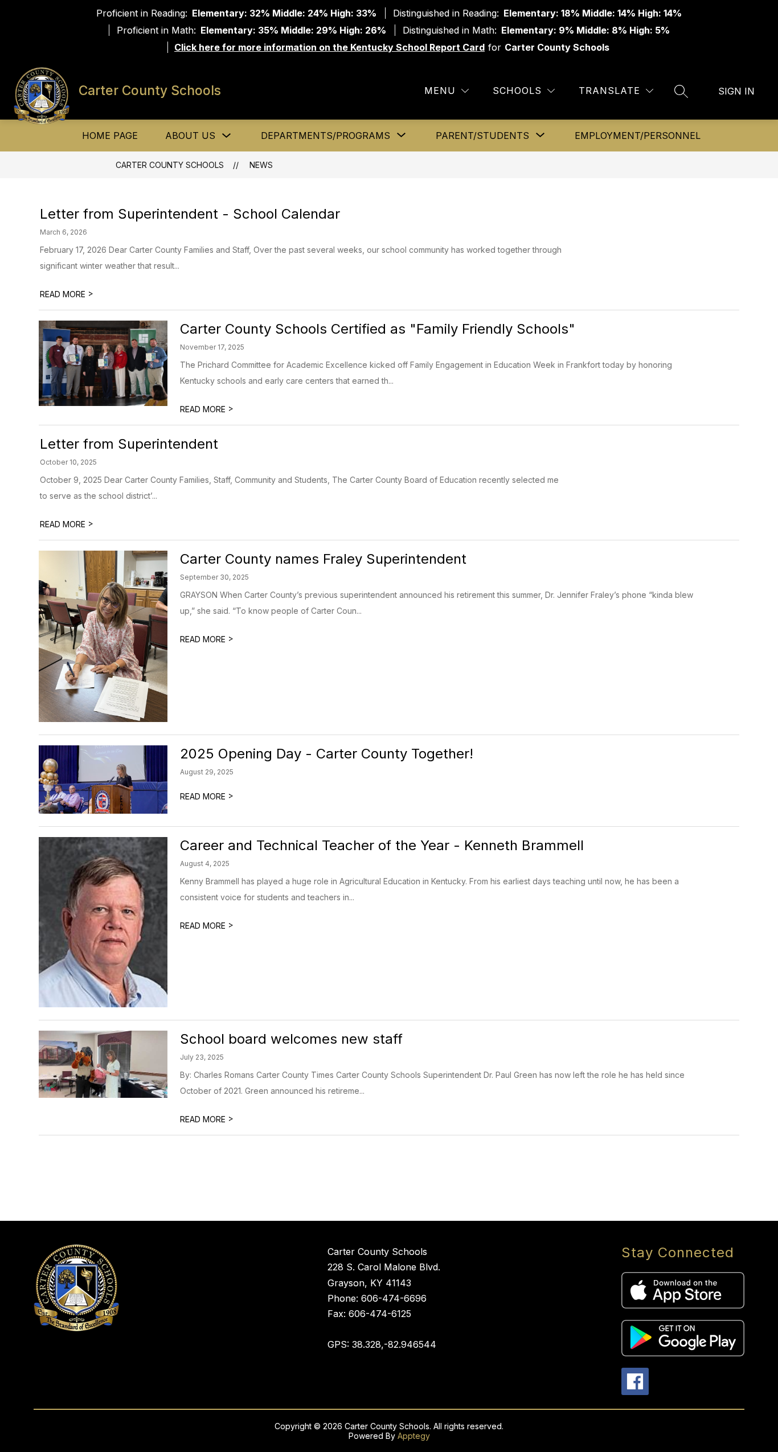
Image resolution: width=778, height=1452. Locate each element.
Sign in (736, 91)
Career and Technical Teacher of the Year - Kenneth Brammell (382, 845)
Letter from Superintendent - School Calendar (190, 214)
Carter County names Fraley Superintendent (323, 559)
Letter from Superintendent (129, 444)
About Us (190, 135)
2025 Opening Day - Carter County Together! (326, 753)
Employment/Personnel (638, 135)
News (261, 165)
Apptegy (414, 1436)
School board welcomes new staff (291, 1039)
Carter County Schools (170, 165)
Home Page (110, 135)
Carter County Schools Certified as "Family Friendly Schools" (377, 329)
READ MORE (66, 294)
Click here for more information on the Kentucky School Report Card (329, 47)
